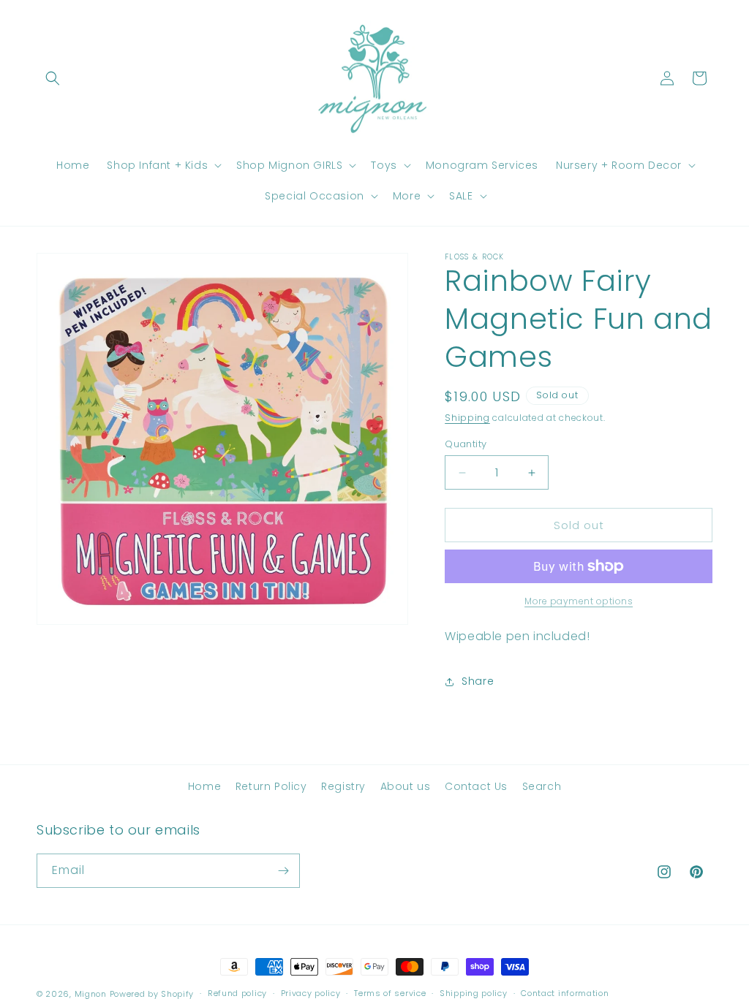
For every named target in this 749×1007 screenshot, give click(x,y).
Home (204, 786)
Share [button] (478, 681)
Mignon (92, 994)
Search (542, 786)
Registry (343, 786)
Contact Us (476, 786)
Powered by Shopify (152, 994)
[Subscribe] (283, 871)
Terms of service (390, 993)
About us (405, 786)
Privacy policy (311, 993)
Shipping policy (474, 993)
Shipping (467, 417)
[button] (53, 78)
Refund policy (237, 993)
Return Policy (271, 786)
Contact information (565, 993)
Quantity (465, 444)
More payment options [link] (578, 601)
